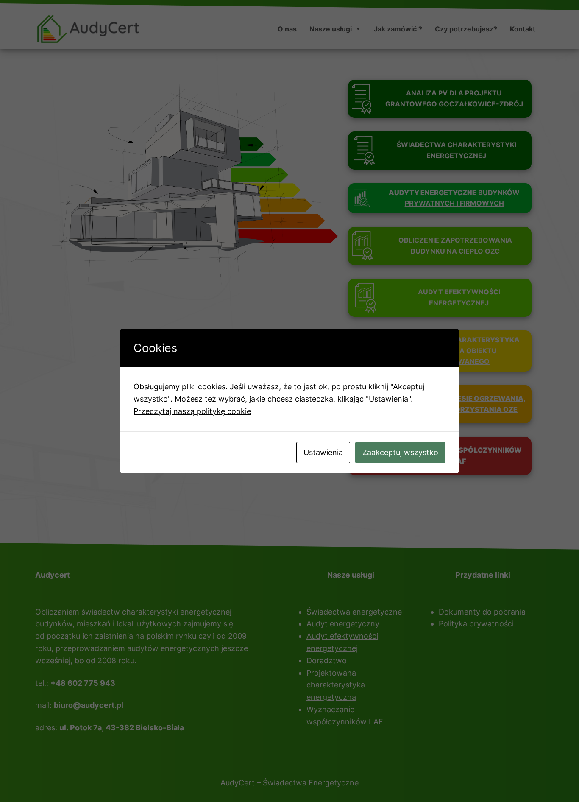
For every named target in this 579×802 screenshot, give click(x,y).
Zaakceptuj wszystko (400, 452)
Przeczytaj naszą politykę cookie (192, 411)
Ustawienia (323, 452)
